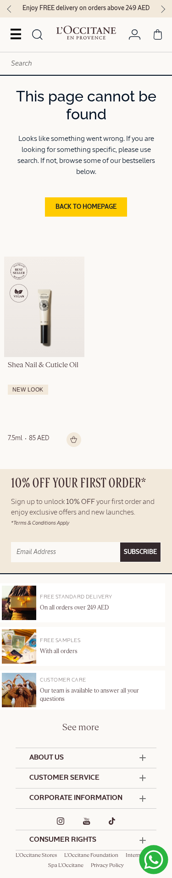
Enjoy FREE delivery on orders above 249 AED (86, 8)
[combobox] (86, 63)
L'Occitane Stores (36, 855)
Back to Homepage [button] (86, 207)
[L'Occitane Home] (86, 32)
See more (80, 727)
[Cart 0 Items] (158, 36)
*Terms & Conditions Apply (40, 523)
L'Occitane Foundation (91, 855)
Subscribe (140, 552)
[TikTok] (112, 821)
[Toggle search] (37, 35)
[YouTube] (86, 821)
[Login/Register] (134, 36)
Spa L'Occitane (65, 865)
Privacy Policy (107, 865)
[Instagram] (61, 821)
